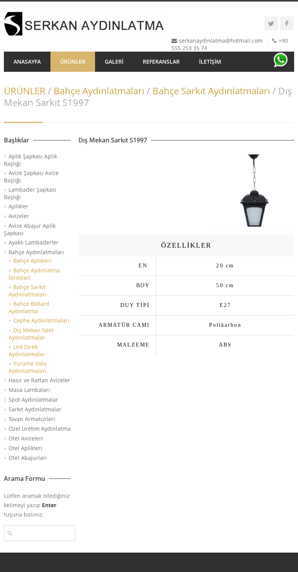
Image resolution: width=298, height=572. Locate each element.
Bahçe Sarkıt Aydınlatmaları (211, 90)
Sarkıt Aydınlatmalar (35, 409)
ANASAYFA (27, 61)
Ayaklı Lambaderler (34, 242)
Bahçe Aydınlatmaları (99, 90)
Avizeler (19, 216)
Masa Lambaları (29, 389)
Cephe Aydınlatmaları (41, 320)
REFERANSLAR (161, 61)
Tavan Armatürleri (32, 419)
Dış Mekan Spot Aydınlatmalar (31, 333)
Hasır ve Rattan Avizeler (39, 380)
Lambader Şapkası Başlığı (30, 193)
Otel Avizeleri (26, 438)
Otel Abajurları (28, 457)
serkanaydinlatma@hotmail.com (221, 40)
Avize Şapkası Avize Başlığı (31, 176)
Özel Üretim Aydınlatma (40, 428)
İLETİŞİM (210, 61)
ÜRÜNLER (72, 61)
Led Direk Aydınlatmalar (27, 350)
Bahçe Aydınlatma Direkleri (34, 274)
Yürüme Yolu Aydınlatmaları (28, 367)
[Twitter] (271, 23)
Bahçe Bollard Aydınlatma (29, 307)
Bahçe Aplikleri (32, 260)
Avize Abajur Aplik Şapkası (29, 229)
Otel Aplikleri (25, 448)
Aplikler (18, 206)
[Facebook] (287, 23)
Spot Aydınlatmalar (33, 399)
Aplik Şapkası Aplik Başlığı (30, 160)
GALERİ (114, 61)
